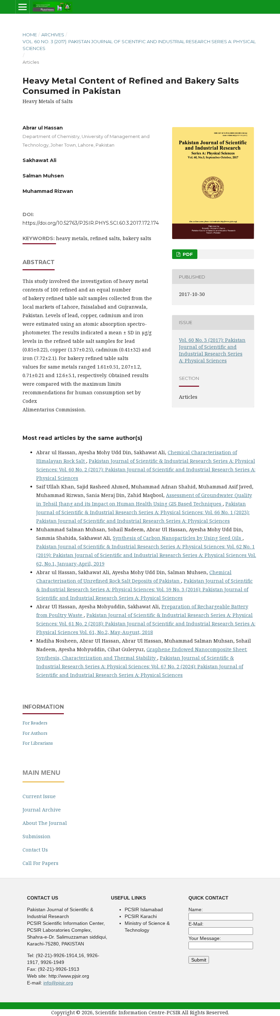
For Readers (35, 723)
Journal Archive (42, 809)
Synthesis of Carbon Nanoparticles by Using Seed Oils (177, 538)
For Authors (35, 733)
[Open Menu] (22, 7)
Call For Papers (40, 863)
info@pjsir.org (58, 983)
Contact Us (35, 849)
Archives (52, 34)
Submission (37, 836)
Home (30, 34)
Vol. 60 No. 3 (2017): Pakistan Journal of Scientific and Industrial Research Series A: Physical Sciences (139, 45)
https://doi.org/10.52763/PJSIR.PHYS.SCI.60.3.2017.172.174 (91, 223)
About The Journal (45, 823)
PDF (187, 254)
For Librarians (38, 743)
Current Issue (39, 796)
